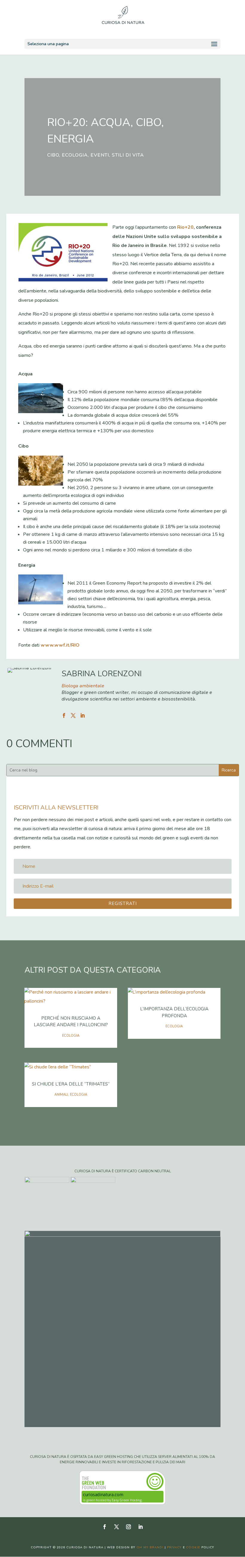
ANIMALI (61, 1094)
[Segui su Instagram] (128, 1527)
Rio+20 (185, 227)
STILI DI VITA (128, 155)
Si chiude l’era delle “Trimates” (71, 1084)
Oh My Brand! (150, 1547)
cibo (53, 155)
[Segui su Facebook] (104, 1527)
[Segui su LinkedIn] (140, 1527)
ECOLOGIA (75, 155)
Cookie (193, 1547)
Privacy (174, 1547)
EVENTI (100, 155)
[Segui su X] (116, 1527)
